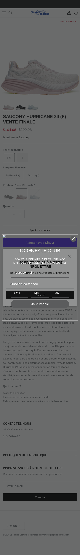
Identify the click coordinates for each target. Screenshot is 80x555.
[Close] (73, 238)
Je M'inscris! (40, 304)
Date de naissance (24, 284)
